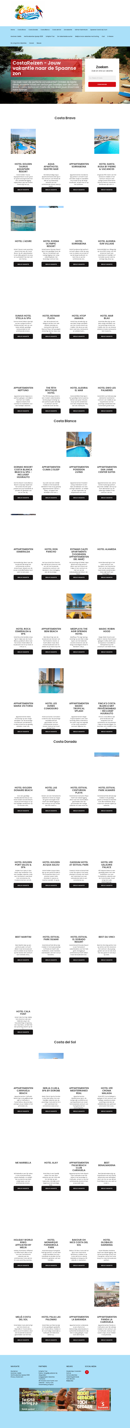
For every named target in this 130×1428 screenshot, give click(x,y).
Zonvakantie (68, 30)
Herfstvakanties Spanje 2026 (33, 36)
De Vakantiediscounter (64, 36)
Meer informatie (52, 1424)
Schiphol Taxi (50, 36)
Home (13, 30)
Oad (103, 36)
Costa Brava (22, 30)
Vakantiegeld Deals (72, 1377)
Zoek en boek (102, 84)
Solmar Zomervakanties (71, 1374)
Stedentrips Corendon (73, 1371)
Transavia (42, 1379)
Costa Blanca (45, 30)
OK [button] (121, 1424)
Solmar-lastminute (81, 30)
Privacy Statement (17, 1377)
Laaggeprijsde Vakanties (47, 1377)
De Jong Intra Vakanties (18, 43)
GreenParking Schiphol (46, 1385)
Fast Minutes (70, 1379)
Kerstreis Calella (16, 36)
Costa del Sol (56, 30)
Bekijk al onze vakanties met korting (87, 36)
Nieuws (39, 43)
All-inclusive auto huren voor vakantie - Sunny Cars (48, 1382)
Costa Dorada (33, 30)
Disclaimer (14, 1371)
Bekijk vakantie (23, 190)
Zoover (31, 43)
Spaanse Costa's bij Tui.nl (98, 30)
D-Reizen (110, 36)
